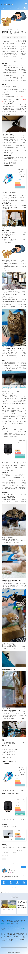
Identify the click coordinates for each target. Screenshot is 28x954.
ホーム (6, 949)
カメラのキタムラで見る (20, 457)
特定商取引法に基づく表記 (17, 949)
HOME (2, 946)
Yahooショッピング (20, 187)
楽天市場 (17, 184)
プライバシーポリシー (12, 950)
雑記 (15, 29)
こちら (21, 936)
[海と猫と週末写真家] (7, 4)
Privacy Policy (9, 928)
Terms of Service (20, 928)
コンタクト (19, 950)
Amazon (17, 182)
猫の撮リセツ (18, 830)
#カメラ (4, 859)
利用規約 (9, 923)
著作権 (10, 949)
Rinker (20, 179)
